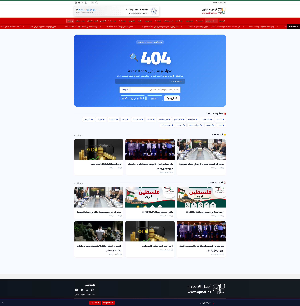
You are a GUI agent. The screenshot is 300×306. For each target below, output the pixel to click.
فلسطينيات (189, 20)
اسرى (220, 125)
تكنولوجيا (132, 20)
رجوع (153, 98)
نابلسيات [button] (200, 20)
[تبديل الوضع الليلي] (92, 2)
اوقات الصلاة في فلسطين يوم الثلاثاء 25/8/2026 (103, 26)
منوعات (99, 119)
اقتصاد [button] (158, 20)
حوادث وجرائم (80, 20)
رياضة (140, 20)
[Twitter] (87, 289)
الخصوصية (91, 294)
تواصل (77, 294)
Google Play (107, 302)
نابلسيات (219, 119)
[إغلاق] (3, 302)
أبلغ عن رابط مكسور (131, 98)
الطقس (103, 20)
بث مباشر (209, 20)
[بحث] (96, 2)
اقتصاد (149, 119)
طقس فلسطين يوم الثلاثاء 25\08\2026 (141, 26)
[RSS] (75, 2)
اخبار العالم (179, 20)
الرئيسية (222, 20)
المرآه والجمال (92, 20)
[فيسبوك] (79, 2)
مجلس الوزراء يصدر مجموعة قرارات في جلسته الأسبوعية (182, 26)
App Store (94, 302)
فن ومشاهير (168, 20)
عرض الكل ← (78, 135)
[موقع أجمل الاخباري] (213, 11)
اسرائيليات (191, 119)
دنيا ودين (87, 119)
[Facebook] (81, 289)
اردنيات (180, 125)
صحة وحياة (148, 20)
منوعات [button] (123, 20)
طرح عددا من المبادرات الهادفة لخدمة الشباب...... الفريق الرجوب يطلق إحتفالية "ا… (236, 26)
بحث (124, 89)
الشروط (83, 294)
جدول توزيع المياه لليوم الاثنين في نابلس (64, 26)
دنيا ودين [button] (113, 20)
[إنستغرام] (85, 2)
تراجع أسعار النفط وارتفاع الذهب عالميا (106, 164)
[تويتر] (82, 2)
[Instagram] (92, 289)
